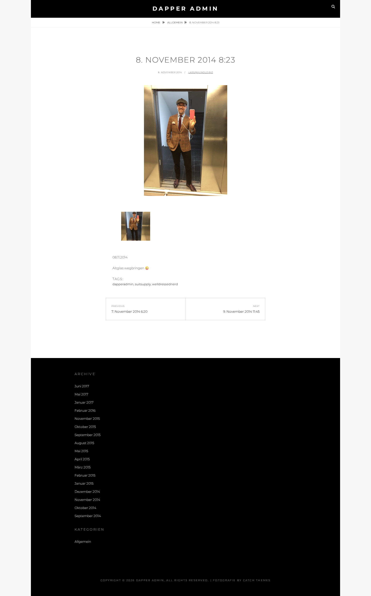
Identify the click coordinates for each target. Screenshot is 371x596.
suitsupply (143, 284)
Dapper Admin (185, 8)
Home (156, 22)
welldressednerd (165, 284)
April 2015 (82, 459)
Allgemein (175, 22)
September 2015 (87, 435)
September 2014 (88, 516)
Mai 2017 (81, 394)
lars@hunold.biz (200, 72)
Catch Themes (257, 580)
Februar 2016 (85, 410)
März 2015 (82, 467)
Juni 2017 (82, 386)
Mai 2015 (81, 451)
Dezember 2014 (87, 492)
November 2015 (87, 419)
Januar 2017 (84, 402)
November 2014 (87, 500)
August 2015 (84, 443)
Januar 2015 (84, 483)
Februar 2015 (85, 475)
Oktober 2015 (85, 427)
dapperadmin (123, 284)
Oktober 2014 (85, 508)
